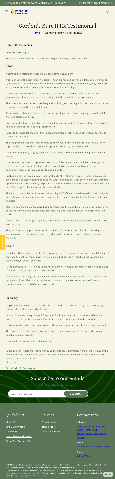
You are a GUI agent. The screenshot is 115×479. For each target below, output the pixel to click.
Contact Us (12, 431)
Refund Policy (48, 426)
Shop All (10, 421)
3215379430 (83, 455)
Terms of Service (50, 431)
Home (36, 32)
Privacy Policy (48, 421)
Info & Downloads (15, 426)
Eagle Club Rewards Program (21, 441)
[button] (6, 11)
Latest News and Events (19, 436)
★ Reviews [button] (2, 242)
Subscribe (76, 393)
